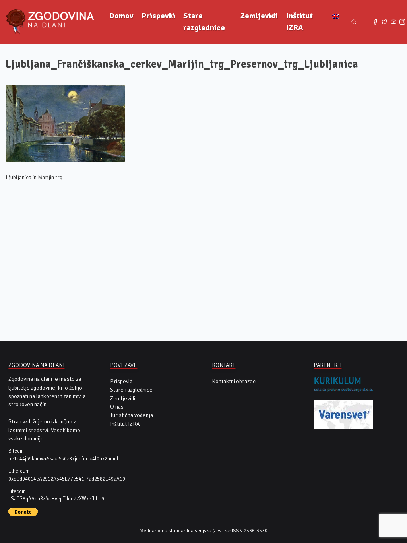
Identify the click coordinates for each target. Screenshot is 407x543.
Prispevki (158, 16)
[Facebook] (375, 22)
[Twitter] (384, 22)
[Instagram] (402, 22)
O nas (117, 406)
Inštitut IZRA (299, 22)
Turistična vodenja (131, 415)
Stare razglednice (204, 22)
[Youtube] (393, 22)
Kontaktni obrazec (234, 381)
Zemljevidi (259, 16)
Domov (121, 16)
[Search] (354, 22)
